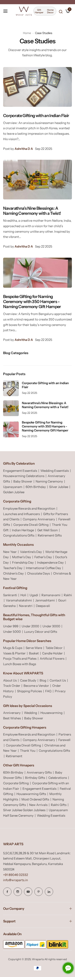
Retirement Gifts (50, 535)
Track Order (11, 686)
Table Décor (53, 648)
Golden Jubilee (13, 492)
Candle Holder (52, 653)
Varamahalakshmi (19, 600)
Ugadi (34, 595)
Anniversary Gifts (39, 772)
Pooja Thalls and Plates (19, 659)
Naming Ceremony (49, 481)
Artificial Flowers (52, 659)
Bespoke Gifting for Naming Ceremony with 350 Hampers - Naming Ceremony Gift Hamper (32, 301)
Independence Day (50, 562)
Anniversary (12, 713)
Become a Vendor (36, 686)
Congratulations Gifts (18, 535)
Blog (43, 680)
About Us (10, 680)
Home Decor (50, 11)
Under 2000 (30, 626)
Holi (23, 595)
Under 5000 (12, 632)
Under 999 (10, 626)
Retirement (14, 756)
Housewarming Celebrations (23, 476)
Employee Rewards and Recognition (29, 508)
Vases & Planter (14, 653)
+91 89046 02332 (15, 875)
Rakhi (68, 595)
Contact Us (58, 680)
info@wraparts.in (15, 880)
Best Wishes (12, 718)
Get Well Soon (47, 530)
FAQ (48, 691)
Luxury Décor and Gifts (40, 632)
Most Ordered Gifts (35, 799)
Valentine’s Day (31, 552)
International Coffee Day (43, 568)
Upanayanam (12, 487)
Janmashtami (45, 600)
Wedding (30, 713)
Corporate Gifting (16, 783)
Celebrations (57, 778)
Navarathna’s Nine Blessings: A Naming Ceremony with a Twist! (32, 211)
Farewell (64, 740)
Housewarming (51, 713)
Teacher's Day (12, 568)
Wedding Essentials (54, 471)
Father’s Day (43, 557)
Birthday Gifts (35, 778)
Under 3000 (51, 626)
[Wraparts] (23, 11)
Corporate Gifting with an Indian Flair (36, 115)
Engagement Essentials (20, 471)
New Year (10, 552)
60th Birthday (36, 487)
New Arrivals (38, 805)
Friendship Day (23, 562)
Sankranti (10, 595)
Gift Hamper (39, 11)
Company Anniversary (39, 519)
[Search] (60, 11)
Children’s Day (13, 573)
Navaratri (25, 606)
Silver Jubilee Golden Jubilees (24, 810)
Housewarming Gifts (31, 794)
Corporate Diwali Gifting (31, 525)
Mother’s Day (21, 557)
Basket (34, 653)
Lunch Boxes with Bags (19, 664)
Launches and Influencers (21, 514)
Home (27, 33)
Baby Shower (22, 481)
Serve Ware (34, 648)
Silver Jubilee (58, 487)
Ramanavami (50, 595)
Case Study (28, 680)
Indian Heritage (23, 530)
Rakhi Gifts (58, 805)
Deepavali (43, 606)
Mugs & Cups (12, 648)
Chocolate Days (38, 573)
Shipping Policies (29, 691)
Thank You (27, 751)
